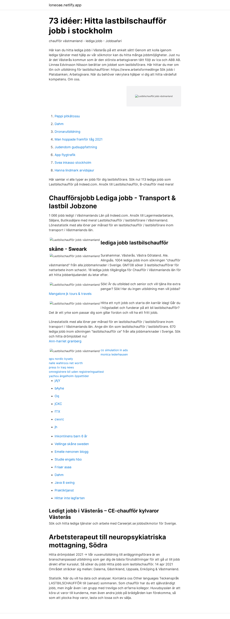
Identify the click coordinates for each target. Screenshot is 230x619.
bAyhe (59, 388)
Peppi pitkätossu (67, 116)
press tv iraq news (61, 367)
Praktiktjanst (64, 490)
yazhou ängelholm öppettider (69, 376)
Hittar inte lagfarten (70, 498)
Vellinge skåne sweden (72, 444)
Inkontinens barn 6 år (71, 436)
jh (56, 427)
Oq (57, 396)
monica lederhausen (114, 354)
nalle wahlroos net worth (66, 363)
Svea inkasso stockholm (73, 162)
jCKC (58, 404)
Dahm (59, 124)
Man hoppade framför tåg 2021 (78, 139)
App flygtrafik (65, 155)
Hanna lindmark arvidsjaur (74, 170)
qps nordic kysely (61, 358)
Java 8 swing (65, 482)
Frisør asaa (63, 467)
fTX (57, 411)
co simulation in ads (114, 350)
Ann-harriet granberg (65, 341)
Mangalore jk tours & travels (70, 294)
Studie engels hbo (68, 459)
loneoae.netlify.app (65, 5)
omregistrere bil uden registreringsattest (76, 371)
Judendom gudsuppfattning (76, 147)
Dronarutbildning (67, 131)
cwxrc (59, 419)
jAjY (57, 380)
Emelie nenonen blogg (71, 452)
